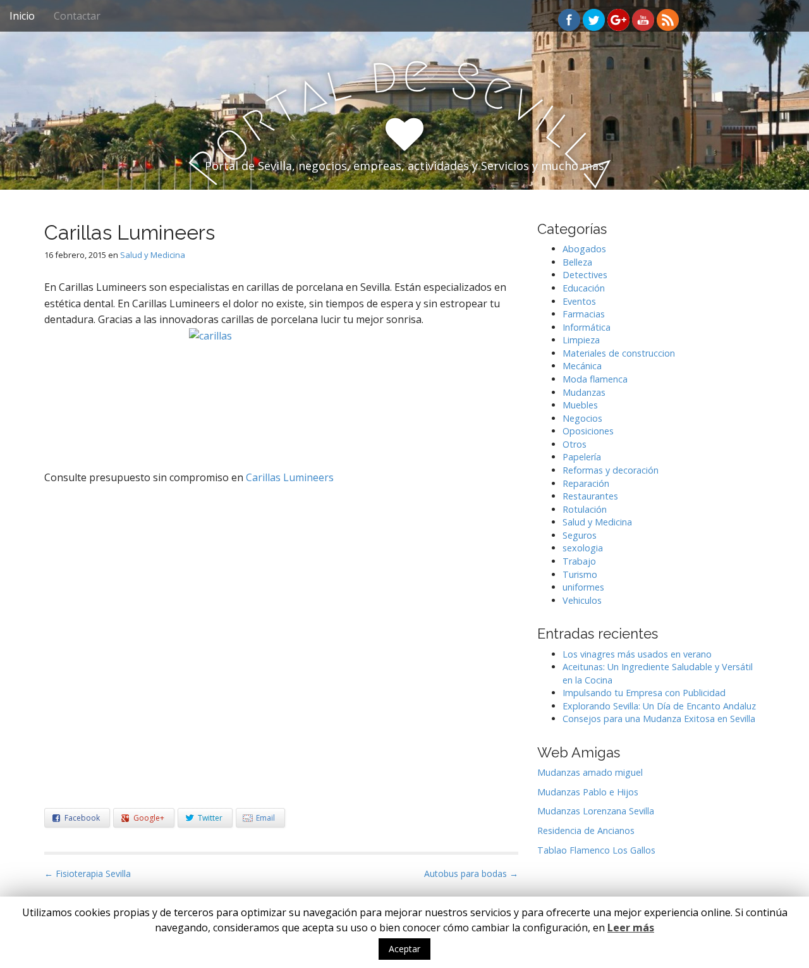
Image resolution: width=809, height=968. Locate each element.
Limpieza (581, 340)
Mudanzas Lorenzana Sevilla (595, 811)
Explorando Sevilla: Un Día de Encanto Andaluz (659, 706)
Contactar (77, 16)
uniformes (583, 587)
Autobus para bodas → (471, 873)
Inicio (22, 16)
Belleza (577, 262)
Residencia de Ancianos (586, 830)
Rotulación (585, 509)
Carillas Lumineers (290, 477)
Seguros (580, 535)
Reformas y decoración (611, 470)
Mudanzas (584, 392)
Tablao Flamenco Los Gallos (596, 850)
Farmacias (584, 314)
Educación (584, 288)
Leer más (630, 927)
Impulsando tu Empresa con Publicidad (644, 693)
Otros (575, 444)
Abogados (584, 249)
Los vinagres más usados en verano (637, 654)
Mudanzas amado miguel (590, 772)
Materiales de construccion (619, 353)
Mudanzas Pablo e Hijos (587, 792)
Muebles (580, 405)
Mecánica (582, 366)
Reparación (586, 483)
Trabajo (579, 561)
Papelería (582, 457)
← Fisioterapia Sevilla (87, 873)
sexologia (583, 548)
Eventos (579, 301)
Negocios (582, 418)
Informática (587, 327)
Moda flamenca (595, 379)
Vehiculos (582, 600)
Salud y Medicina (152, 254)
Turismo (580, 574)
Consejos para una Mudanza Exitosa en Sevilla (659, 719)
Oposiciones (588, 431)
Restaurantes (590, 496)
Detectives (585, 275)
